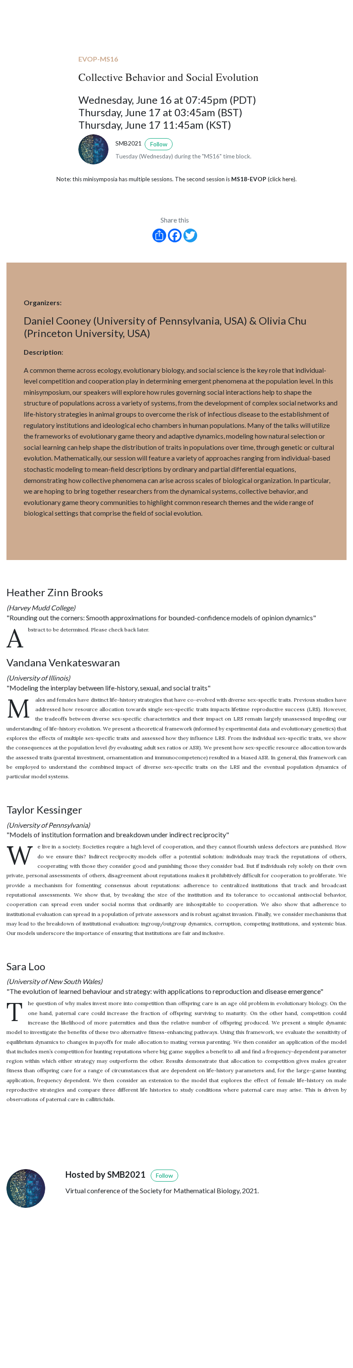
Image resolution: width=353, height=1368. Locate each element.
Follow (158, 144)
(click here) (281, 179)
